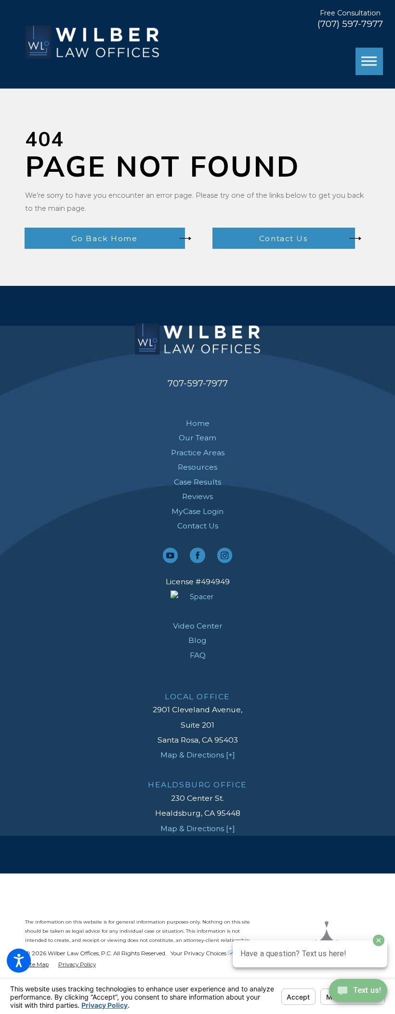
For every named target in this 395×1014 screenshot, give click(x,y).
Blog (197, 640)
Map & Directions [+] (197, 754)
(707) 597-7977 (350, 24)
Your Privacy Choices (199, 953)
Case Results (197, 482)
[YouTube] (170, 555)
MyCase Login (197, 511)
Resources (197, 467)
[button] (19, 961)
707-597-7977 (198, 383)
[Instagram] (224, 555)
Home (198, 423)
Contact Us (197, 525)
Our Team (197, 437)
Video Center (198, 625)
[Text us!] (358, 993)
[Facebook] (197, 555)
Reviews (197, 496)
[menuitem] (197, 423)
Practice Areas (197, 452)
